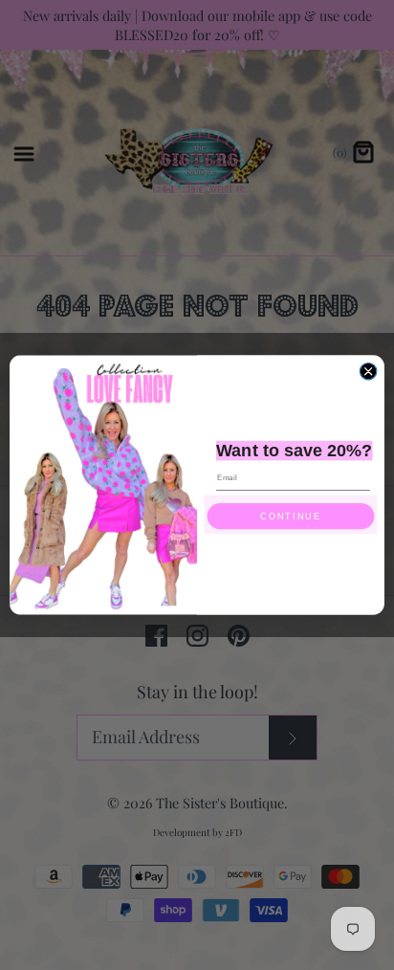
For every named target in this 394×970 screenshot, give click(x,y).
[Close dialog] (368, 371)
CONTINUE (290, 516)
